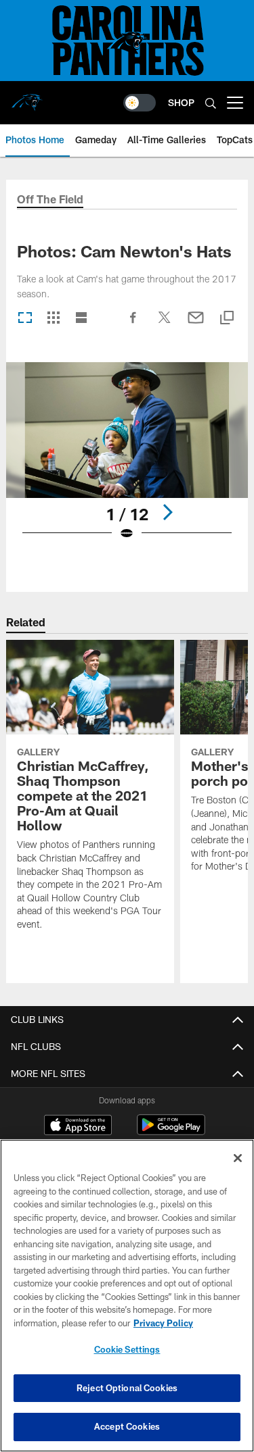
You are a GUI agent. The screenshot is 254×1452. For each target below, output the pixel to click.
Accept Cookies (127, 1426)
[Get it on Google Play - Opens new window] (171, 1131)
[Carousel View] (25, 318)
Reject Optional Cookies (127, 1387)
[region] (127, 1295)
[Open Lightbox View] (127, 459)
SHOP (181, 102)
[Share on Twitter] (164, 324)
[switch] (139, 102)
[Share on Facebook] (133, 324)
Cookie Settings (127, 1349)
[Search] (210, 103)
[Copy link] (227, 318)
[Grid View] (53, 318)
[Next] (167, 512)
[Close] (238, 1158)
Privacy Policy (163, 1323)
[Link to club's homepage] (27, 97)
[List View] (81, 318)
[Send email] (196, 324)
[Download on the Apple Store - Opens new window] (78, 1126)
